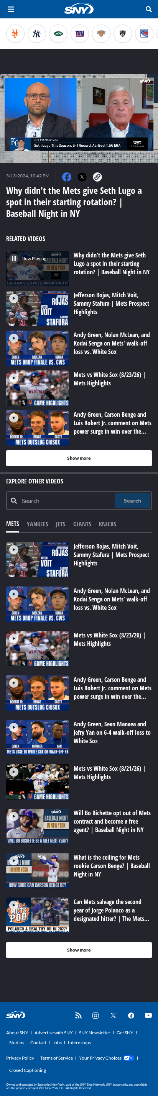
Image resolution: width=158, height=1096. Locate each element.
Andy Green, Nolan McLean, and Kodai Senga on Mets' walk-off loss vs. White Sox (112, 599)
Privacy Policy (20, 1058)
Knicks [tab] (107, 524)
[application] (79, 118)
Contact (38, 1042)
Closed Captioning (27, 1070)
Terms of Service (56, 1058)
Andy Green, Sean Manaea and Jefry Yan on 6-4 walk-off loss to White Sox (112, 732)
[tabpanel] (79, 750)
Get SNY (125, 1032)
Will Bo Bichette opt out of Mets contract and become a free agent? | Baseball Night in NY (112, 821)
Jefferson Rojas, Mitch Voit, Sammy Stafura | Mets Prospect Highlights (111, 554)
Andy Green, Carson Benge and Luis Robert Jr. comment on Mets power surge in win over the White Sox (112, 692)
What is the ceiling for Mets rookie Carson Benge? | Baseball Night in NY (112, 865)
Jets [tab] (61, 524)
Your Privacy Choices (100, 1058)
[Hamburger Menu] (10, 9)
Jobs (57, 1042)
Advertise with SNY (54, 1032)
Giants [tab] (82, 524)
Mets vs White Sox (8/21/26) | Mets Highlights (110, 772)
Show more (79, 458)
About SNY (17, 1032)
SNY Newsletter (94, 1032)
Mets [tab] (12, 523)
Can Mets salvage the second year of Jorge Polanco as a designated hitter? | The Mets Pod (109, 914)
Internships (79, 1042)
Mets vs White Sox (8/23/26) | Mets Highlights (110, 639)
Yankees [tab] (37, 524)
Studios (16, 1042)
